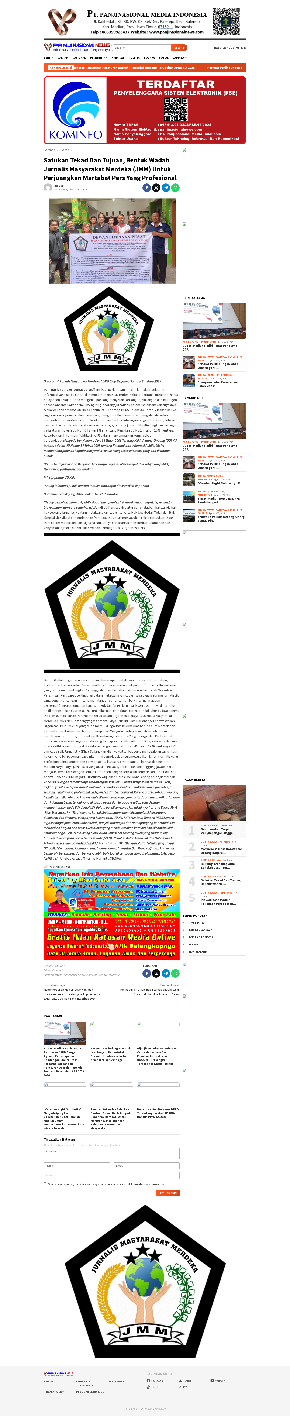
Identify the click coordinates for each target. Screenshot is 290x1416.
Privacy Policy (54, 1392)
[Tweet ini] (156, 187)
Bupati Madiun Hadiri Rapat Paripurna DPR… (210, 348)
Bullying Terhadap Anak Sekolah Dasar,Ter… (218, 866)
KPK (218, 375)
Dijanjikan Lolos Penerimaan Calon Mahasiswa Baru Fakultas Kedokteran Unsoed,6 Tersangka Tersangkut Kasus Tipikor (157, 1056)
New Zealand (198, 952)
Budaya (211, 476)
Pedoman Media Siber (91, 1392)
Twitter (187, 1381)
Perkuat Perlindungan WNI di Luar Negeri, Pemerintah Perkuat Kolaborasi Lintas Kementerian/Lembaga (198, 68)
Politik (202, 360)
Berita (187, 342)
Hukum (211, 356)
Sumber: (49, 975)
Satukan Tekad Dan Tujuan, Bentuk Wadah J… (221, 882)
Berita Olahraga (200, 930)
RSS (185, 1387)
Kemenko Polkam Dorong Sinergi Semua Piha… (221, 519)
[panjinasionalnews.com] (77, 47)
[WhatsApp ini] (175, 187)
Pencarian (179, 47)
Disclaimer (116, 1381)
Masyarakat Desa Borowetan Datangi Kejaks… (222, 851)
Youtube (220, 1381)
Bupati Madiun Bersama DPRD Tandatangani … (218, 500)
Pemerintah (208, 342)
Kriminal (226, 375)
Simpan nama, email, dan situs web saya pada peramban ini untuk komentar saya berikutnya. (106, 1184)
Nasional (221, 356)
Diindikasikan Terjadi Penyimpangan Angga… (218, 831)
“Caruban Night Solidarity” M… (220, 483)
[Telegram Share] (166, 187)
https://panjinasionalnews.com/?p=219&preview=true (87, 975)
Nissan (193, 944)
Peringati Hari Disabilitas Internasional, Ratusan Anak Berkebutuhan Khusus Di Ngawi (150, 989)
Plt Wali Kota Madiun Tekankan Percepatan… (218, 902)
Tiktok (155, 1387)
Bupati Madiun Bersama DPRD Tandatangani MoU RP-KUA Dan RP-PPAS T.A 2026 (158, 1113)
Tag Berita (196, 922)
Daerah (196, 342)
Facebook (157, 1381)
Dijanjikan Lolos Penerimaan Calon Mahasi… (218, 384)
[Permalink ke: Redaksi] (48, 187)
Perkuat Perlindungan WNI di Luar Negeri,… (218, 366)
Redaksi (49, 1381)
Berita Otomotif (201, 937)
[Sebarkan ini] (146, 187)
